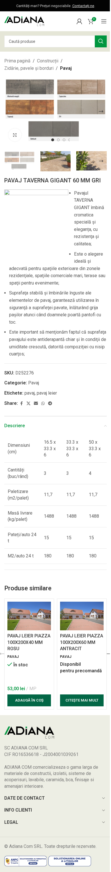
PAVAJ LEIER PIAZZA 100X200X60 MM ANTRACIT (81, 642)
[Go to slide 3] (64, 139)
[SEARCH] (101, 41)
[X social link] (28, 403)
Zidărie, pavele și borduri (29, 68)
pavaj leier (47, 393)
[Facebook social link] (21, 403)
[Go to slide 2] (58, 139)
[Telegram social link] (50, 403)
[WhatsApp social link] (43, 403)
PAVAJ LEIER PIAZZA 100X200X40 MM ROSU (28, 642)
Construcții (47, 61)
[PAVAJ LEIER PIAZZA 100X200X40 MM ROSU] (29, 616)
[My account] (79, 21)
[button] (10, 111)
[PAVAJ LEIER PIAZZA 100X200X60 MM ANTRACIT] (82, 616)
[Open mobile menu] (104, 21)
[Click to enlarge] (15, 135)
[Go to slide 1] (52, 139)
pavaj (29, 393)
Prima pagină (17, 61)
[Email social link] (36, 403)
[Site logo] (24, 21)
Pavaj (66, 68)
